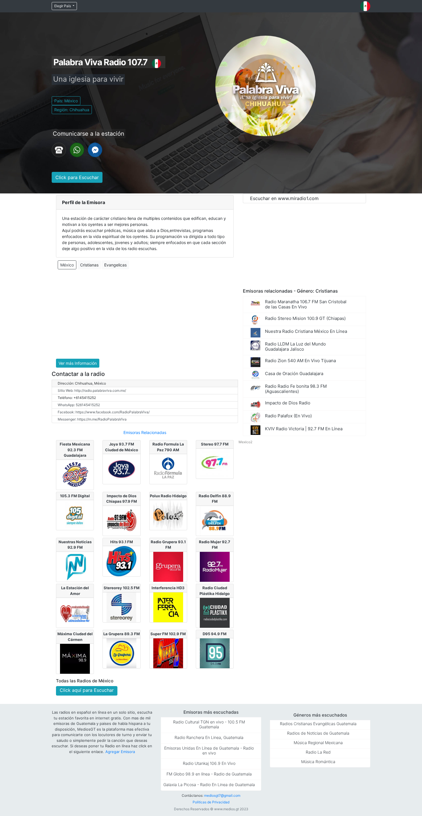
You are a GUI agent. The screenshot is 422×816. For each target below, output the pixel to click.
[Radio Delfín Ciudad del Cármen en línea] (215, 520)
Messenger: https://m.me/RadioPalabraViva (92, 419)
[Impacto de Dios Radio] (121, 520)
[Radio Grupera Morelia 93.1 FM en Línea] (168, 566)
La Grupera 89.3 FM (121, 633)
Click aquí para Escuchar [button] (87, 690)
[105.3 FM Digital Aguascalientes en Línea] (75, 515)
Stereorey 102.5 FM (122, 587)
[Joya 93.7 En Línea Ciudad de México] (121, 468)
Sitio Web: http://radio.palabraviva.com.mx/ (92, 390)
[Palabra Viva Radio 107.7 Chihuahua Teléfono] (59, 149)
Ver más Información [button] (78, 363)
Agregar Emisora (120, 751)
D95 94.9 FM (215, 633)
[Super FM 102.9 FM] (168, 653)
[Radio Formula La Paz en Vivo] (168, 468)
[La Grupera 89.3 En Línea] (121, 653)
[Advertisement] (145, 314)
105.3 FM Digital (75, 496)
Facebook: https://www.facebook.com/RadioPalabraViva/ (104, 412)
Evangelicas (115, 264)
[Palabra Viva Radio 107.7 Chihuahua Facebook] (95, 149)
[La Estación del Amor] (75, 612)
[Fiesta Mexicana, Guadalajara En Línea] (75, 474)
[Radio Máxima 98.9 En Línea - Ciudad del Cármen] (75, 658)
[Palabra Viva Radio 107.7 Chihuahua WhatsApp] (77, 149)
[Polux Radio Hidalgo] (168, 515)
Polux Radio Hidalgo (168, 496)
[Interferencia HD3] (168, 607)
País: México (66, 100)
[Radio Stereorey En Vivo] (121, 607)
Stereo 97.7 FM (215, 444)
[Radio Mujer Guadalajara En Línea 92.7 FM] (215, 566)
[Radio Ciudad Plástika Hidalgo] (215, 612)
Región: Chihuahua (71, 109)
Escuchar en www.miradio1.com (284, 198)
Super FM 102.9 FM (168, 633)
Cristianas (89, 264)
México (67, 264)
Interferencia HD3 (168, 587)
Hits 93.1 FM (121, 541)
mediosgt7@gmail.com (222, 795)
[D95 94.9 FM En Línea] (215, 653)
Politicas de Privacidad (211, 802)
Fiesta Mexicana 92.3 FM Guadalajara (75, 450)
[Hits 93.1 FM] (121, 561)
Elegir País (63, 6)
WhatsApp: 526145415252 (79, 405)
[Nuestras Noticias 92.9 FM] (75, 566)
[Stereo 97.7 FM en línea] (215, 463)
